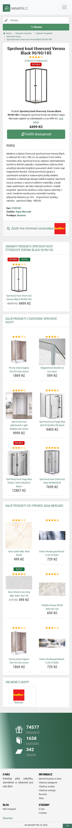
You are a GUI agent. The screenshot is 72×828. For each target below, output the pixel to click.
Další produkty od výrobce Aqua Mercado (34, 506)
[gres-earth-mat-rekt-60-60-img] (19, 535)
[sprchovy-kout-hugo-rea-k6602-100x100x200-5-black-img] (19, 463)
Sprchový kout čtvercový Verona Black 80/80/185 (19, 297)
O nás (41, 809)
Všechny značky (47, 786)
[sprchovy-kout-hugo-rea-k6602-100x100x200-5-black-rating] (19, 448)
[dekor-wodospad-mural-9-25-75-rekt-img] (52, 535)
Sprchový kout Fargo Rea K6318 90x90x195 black (52, 423)
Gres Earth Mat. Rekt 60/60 (19, 553)
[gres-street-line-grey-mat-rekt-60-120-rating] (19, 574)
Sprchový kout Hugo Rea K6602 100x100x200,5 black (19, 483)
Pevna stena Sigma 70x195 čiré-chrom (19, 369)
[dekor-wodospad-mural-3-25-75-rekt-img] (52, 643)
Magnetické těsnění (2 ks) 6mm (52, 369)
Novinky (43, 794)
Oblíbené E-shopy (17, 682)
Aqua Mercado (23, 211)
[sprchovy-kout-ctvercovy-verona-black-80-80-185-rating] (19, 264)
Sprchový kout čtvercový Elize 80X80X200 (52, 481)
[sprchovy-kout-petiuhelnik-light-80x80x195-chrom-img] (19, 405)
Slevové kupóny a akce (50, 778)
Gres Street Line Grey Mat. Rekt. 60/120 (19, 594)
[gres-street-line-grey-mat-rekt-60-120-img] (19, 582)
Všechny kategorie (48, 782)
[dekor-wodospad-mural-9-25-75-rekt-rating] (52, 520)
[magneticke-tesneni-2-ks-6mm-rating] (52, 337)
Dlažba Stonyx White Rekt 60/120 (52, 607)
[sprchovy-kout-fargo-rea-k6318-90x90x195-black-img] (52, 405)
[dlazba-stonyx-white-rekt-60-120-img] (52, 589)
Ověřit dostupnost (38, 134)
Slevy (41, 798)
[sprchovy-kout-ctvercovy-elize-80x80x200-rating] (52, 448)
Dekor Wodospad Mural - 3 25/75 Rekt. (52, 661)
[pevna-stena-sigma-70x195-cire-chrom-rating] (19, 337)
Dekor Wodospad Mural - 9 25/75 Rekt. (52, 553)
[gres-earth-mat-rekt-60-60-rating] (19, 520)
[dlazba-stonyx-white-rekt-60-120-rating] (52, 574)
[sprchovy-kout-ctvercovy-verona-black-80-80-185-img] (19, 279)
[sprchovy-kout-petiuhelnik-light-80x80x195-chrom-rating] (19, 390)
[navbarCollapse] (64, 7)
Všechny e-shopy (47, 790)
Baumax (21, 215)
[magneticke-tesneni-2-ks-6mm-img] (52, 352)
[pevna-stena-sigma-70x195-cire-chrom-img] (19, 352)
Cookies (43, 813)
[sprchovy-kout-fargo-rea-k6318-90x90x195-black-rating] (52, 390)
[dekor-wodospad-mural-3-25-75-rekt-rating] (52, 628)
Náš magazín (9, 809)
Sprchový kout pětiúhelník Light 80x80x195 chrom (19, 425)
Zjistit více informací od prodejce (32, 228)
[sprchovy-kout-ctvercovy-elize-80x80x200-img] (52, 463)
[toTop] (67, 826)
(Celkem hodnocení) (36, 60)
